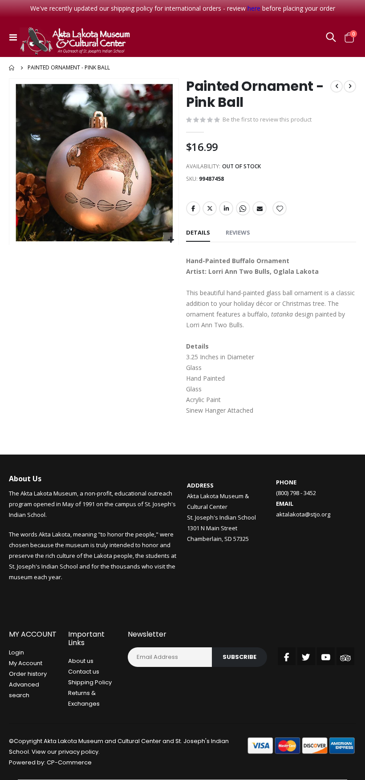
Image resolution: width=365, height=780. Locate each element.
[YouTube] (326, 656)
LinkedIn (226, 208)
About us (80, 661)
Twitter (210, 208)
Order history (28, 674)
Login (16, 652)
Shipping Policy (90, 682)
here (253, 8)
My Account (25, 663)
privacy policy (78, 752)
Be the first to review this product (267, 119)
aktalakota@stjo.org (303, 514)
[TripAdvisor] (345, 656)
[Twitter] (306, 656)
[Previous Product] (336, 86)
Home (12, 67)
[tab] (198, 233)
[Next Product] (350, 86)
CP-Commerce (69, 762)
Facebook (193, 208)
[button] (170, 240)
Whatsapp (243, 208)
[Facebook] (287, 656)
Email (259, 208)
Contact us (83, 671)
